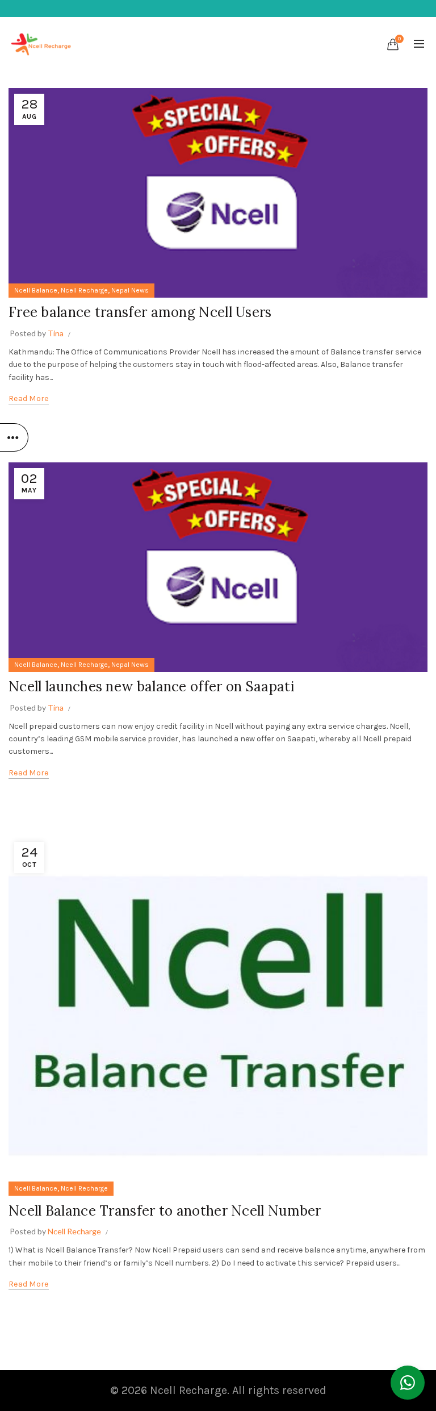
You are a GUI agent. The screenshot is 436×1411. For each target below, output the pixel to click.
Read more (29, 398)
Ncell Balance (35, 290)
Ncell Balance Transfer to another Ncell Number (165, 1211)
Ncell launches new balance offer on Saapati (152, 686)
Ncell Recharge (84, 290)
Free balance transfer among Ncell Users (140, 312)
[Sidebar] (14, 437)
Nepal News (130, 290)
